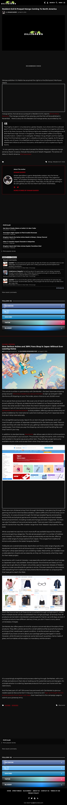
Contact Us (45, 791)
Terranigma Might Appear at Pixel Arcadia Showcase (20, 232)
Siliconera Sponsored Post (28, 351)
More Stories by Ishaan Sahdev (26, 190)
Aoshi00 (11, 263)
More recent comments (9, 292)
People (4, 257)
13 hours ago (32, 276)
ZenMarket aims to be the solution (15, 410)
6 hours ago (32, 267)
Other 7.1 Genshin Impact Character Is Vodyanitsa (19, 241)
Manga (50, 161)
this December (25, 154)
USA (64, 161)
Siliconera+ (27, 791)
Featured (5, 344)
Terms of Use (55, 791)
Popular (14, 257)
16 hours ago (32, 284)
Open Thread (17, 791)
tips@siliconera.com (37, 803)
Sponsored (11, 344)
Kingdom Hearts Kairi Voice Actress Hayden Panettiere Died (22, 246)
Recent (9, 257)
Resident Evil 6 (57, 161)
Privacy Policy (33, 793)
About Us (36, 791)
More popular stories (9, 251)
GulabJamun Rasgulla (16, 271)
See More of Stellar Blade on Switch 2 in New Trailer (19, 228)
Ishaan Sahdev (12, 12)
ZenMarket (29, 434)
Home (9, 791)
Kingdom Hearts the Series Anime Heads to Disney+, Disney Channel (25, 237)
